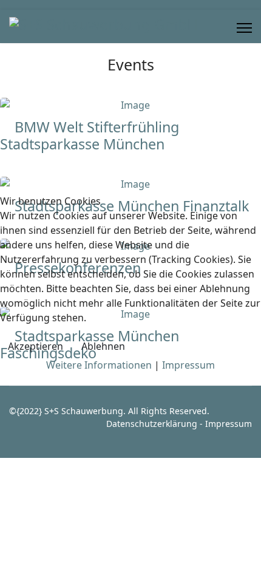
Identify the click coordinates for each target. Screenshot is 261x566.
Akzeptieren (35, 346)
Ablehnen (103, 346)
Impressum (188, 365)
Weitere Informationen (99, 365)
